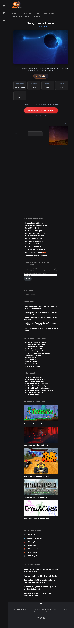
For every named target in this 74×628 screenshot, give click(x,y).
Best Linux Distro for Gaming (35, 379)
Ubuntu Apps (22, 13)
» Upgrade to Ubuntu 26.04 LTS (34, 233)
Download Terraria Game (35, 424)
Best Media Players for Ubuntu (35, 342)
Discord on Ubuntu (31, 364)
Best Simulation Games (34, 549)
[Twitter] (4, 13)
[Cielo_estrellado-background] (58, 144)
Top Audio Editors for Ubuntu (35, 344)
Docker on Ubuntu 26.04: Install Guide (40, 576)
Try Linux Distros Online (33, 377)
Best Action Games (32, 535)
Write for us (57, 609)
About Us (17, 609)
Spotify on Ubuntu (31, 359)
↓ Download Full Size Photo (40, 110)
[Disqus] (40, 178)
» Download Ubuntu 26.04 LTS (34, 223)
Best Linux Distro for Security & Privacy (39, 390)
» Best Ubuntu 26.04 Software (34, 247)
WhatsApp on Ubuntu (32, 366)
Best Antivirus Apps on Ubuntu (36, 351)
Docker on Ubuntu (31, 357)
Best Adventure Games (34, 538)
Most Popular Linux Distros (34, 381)
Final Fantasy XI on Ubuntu (35, 497)
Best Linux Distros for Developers (37, 386)
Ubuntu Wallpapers (32, 17)
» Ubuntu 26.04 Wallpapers (33, 231)
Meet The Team (35, 609)
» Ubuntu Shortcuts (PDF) (35, 252)
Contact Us (25, 609)
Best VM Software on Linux (34, 392)
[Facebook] (4, 5)
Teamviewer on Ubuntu (33, 355)
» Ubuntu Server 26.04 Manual (34, 236)
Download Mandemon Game (36, 445)
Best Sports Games (32, 552)
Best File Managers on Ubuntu (35, 349)
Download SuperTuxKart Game (37, 476)
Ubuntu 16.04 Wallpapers (43, 27)
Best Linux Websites (32, 394)
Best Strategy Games (33, 556)
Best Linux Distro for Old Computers (37, 388)
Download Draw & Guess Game (37, 519)
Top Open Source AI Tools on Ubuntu (37, 353)
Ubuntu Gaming (35, 13)
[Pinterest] (4, 20)
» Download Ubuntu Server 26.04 (35, 225)
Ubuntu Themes (17, 17)
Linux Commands (49, 13)
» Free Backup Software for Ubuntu (36, 255)
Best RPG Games (31, 545)
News (14, 13)
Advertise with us (47, 609)
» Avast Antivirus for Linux (33, 238)
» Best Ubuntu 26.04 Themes (34, 244)
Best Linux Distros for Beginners (36, 383)
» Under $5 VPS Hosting (32, 228)
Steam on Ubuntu (31, 362)
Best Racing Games (32, 542)
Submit (28, 278)
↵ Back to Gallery (35, 134)
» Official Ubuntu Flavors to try (34, 249)
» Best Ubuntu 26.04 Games (33, 241)
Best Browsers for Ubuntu (34, 346)
